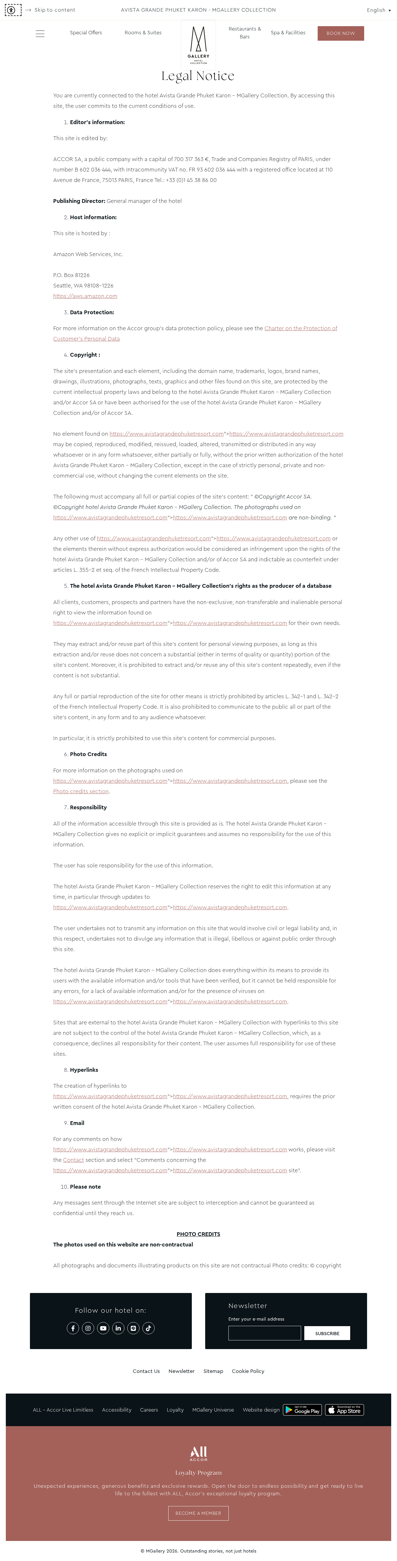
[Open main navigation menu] (40, 33)
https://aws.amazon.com (85, 296)
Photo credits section (81, 791)
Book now (341, 33)
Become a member (198, 1513)
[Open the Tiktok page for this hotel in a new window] (148, 1328)
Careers (149, 1410)
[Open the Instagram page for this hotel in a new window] (88, 1328)
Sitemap (213, 1371)
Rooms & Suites (143, 32)
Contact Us (146, 1371)
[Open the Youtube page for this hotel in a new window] (103, 1328)
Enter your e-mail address (256, 1319)
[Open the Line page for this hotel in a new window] (133, 1328)
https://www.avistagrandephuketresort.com (167, 434)
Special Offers (86, 32)
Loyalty (175, 1410)
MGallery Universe (213, 1410)
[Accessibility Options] (13, 10)
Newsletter (182, 1371)
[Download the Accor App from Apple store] (344, 1410)
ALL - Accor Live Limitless (63, 1410)
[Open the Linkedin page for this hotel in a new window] (118, 1328)
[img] (198, 45)
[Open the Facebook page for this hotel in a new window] (73, 1328)
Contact (73, 1160)
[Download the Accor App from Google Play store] (302, 1410)
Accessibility (116, 1410)
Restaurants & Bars (245, 32)
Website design (261, 1410)
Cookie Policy (248, 1371)
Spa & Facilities (288, 32)
